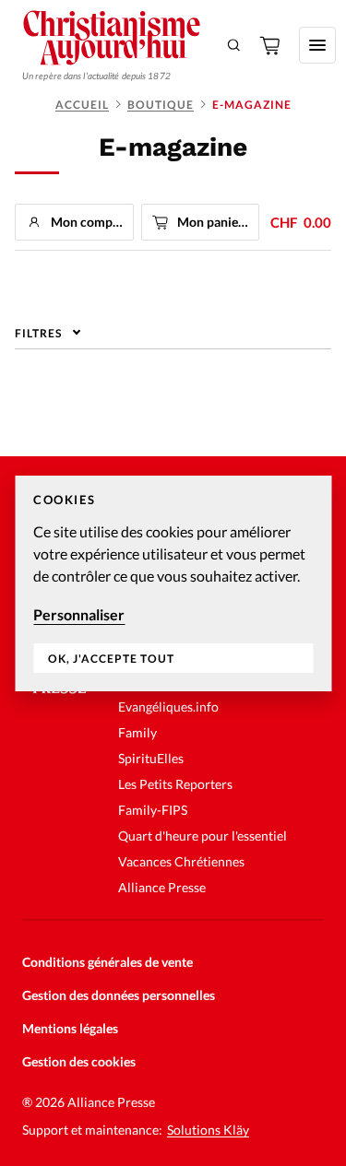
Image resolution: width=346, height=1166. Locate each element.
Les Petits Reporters (175, 784)
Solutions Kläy (208, 1130)
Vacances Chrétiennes (181, 861)
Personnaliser (79, 614)
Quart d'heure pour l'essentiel (202, 835)
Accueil (82, 105)
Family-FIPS (152, 810)
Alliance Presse (162, 887)
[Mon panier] (271, 45)
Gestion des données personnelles (118, 995)
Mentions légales (70, 1028)
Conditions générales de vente (107, 962)
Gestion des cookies (79, 1061)
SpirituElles (151, 758)
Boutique (160, 105)
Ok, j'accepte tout (111, 658)
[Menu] (317, 45)
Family (137, 732)
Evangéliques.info (168, 706)
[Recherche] (234, 45)
